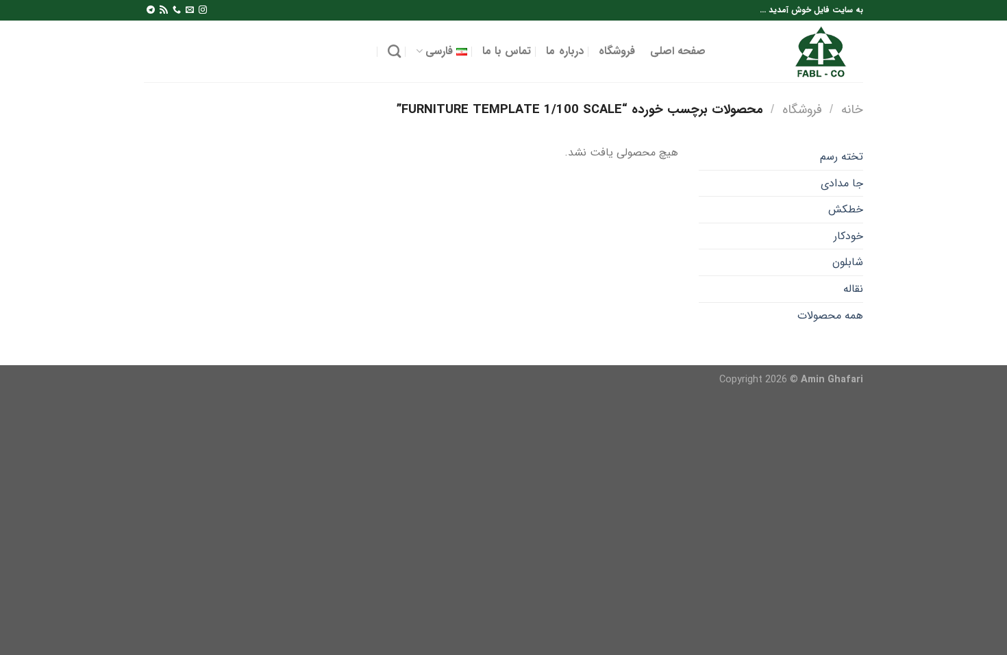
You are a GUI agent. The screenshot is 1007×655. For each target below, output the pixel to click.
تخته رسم (841, 156)
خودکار (848, 236)
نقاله (853, 288)
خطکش (845, 209)
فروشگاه (617, 51)
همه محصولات (830, 315)
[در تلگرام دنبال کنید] (151, 10)
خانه (852, 110)
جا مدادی (842, 183)
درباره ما (564, 51)
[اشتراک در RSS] (164, 10)
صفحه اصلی (678, 51)
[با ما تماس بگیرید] (177, 10)
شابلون (847, 262)
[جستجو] (394, 51)
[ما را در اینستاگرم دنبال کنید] (203, 10)
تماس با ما (507, 51)
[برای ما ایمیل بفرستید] (190, 10)
